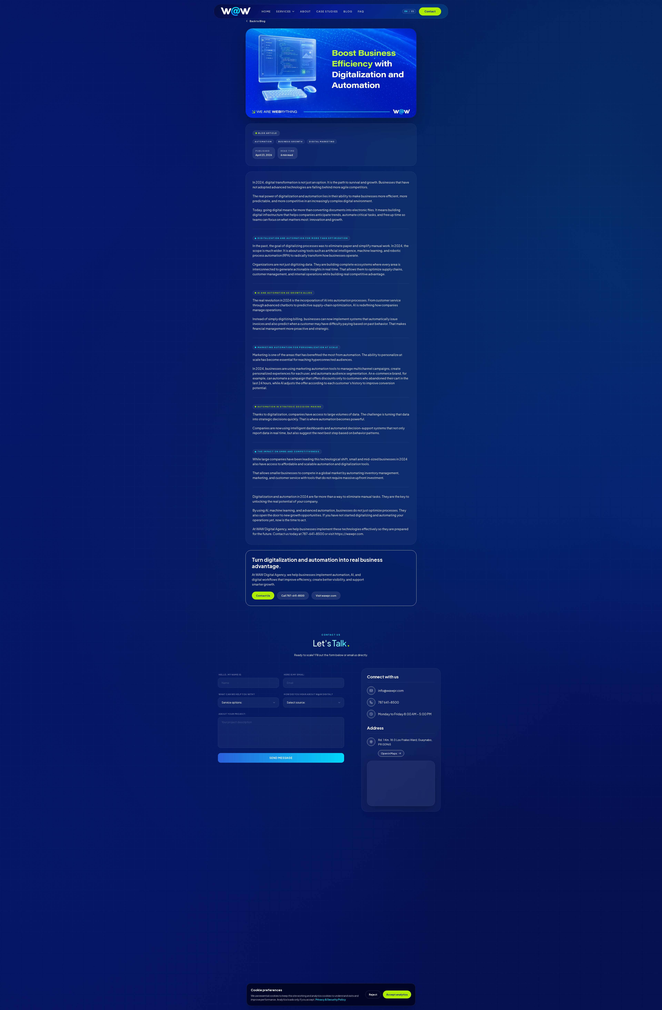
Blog (347, 11)
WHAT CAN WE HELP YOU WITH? (237, 694)
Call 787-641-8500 (292, 595)
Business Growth (290, 141)
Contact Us (263, 595)
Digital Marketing (322, 141)
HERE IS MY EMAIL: (294, 674)
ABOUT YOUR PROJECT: (232, 714)
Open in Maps (389, 753)
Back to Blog (257, 21)
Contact (430, 11)
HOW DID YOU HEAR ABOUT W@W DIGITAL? (308, 694)
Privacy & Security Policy (330, 999)
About (305, 11)
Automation (263, 141)
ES (412, 11)
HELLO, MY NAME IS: (230, 674)
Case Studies (327, 11)
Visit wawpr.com (326, 595)
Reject (373, 994)
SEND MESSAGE (281, 758)
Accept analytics (397, 994)
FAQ (361, 11)
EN (405, 11)
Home (266, 11)
